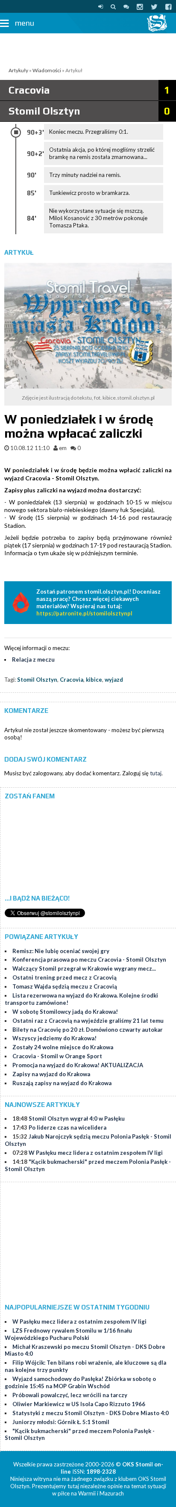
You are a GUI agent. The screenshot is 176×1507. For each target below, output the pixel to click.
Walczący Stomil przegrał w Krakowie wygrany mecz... (84, 968)
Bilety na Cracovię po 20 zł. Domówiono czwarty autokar (87, 1029)
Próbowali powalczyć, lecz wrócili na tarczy (69, 1395)
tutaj (155, 773)
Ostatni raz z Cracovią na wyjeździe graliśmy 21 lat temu (88, 1020)
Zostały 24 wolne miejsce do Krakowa (62, 1047)
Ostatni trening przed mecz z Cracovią (64, 977)
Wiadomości (46, 70)
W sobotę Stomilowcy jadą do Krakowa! (65, 1011)
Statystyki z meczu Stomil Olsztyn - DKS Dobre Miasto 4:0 (90, 1413)
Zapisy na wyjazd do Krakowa (51, 1074)
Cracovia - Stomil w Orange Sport (57, 1056)
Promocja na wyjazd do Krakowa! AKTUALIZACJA (77, 1065)
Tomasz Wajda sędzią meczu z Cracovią (64, 986)
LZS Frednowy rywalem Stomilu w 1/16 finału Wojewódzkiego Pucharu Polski (68, 1334)
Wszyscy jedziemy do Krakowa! (54, 1038)
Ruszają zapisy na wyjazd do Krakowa (61, 1083)
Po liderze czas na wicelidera (67, 1127)
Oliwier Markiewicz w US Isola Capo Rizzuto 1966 (78, 1404)
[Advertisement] (88, 48)
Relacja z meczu (33, 659)
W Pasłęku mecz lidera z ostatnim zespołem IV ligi (96, 1152)
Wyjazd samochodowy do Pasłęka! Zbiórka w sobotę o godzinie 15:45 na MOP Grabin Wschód (80, 1382)
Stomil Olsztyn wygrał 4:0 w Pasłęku (77, 1118)
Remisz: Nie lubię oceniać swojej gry (60, 951)
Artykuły (18, 70)
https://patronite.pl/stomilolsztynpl (84, 613)
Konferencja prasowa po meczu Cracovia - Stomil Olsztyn (89, 959)
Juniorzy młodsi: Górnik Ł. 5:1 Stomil (60, 1422)
